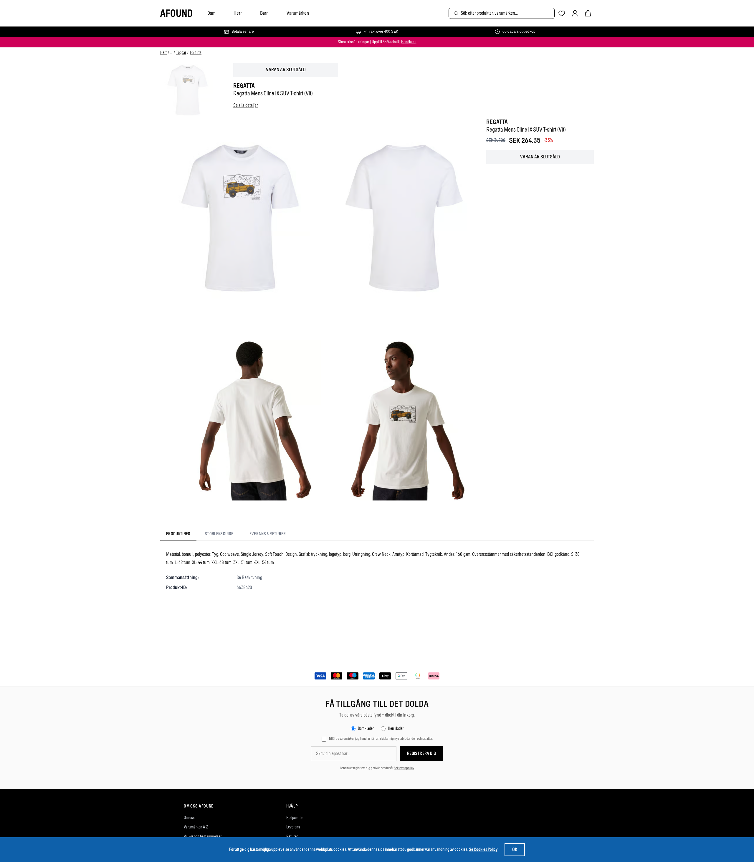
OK (514, 849)
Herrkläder (396, 728)
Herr (238, 13)
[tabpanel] (377, 570)
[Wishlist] (562, 13)
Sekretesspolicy (404, 768)
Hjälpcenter (295, 817)
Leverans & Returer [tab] (266, 533)
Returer (292, 836)
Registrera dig (421, 753)
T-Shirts (195, 52)
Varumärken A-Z (196, 827)
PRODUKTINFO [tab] (178, 533)
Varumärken (298, 13)
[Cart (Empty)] (588, 13)
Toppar (181, 52)
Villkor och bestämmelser (202, 836)
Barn (264, 13)
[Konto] (575, 13)
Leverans (293, 827)
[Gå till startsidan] (176, 13)
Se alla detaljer (245, 105)
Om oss (189, 817)
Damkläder (366, 728)
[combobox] (502, 13)
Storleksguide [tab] (219, 533)
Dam (211, 13)
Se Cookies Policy (483, 849)
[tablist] (226, 535)
